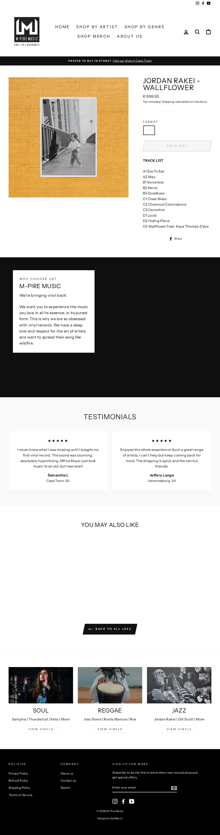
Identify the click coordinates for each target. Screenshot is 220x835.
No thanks (110, 477)
